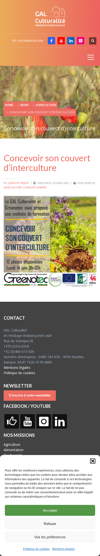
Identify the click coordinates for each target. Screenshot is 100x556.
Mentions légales (63, 549)
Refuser (50, 524)
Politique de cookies (36, 549)
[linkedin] (71, 40)
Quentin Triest (18, 183)
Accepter (50, 510)
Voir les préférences (50, 537)
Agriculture (13, 187)
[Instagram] (80, 40)
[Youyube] (61, 40)
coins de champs (34, 187)
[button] (92, 461)
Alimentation (14, 450)
